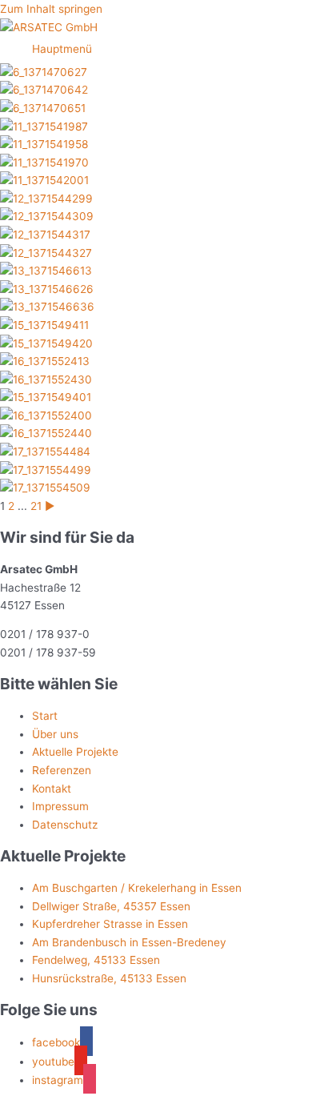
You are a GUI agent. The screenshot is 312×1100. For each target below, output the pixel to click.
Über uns (55, 734)
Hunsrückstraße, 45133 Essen (109, 978)
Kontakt (51, 788)
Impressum (60, 806)
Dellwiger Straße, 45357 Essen (111, 906)
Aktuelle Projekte (75, 751)
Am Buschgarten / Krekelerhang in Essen (137, 887)
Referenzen (61, 770)
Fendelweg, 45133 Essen (96, 959)
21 (36, 506)
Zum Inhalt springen (51, 8)
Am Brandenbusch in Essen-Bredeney (129, 942)
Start (45, 715)
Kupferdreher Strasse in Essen (110, 923)
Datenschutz (65, 824)
